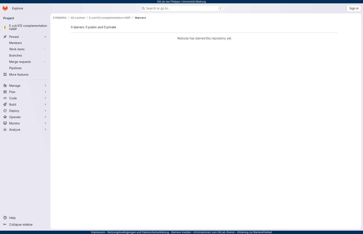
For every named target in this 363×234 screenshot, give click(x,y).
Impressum (98, 232)
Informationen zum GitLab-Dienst (214, 232)
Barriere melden (181, 232)
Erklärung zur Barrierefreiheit (254, 232)
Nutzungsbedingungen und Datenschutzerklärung (138, 232)
